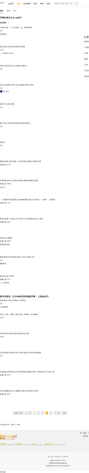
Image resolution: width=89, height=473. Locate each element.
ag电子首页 (18, 413)
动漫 (48, 3)
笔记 (35, 3)
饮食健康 (27, 3)
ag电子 (2, 3)
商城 (42, 3)
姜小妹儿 (5, 91)
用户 (15, 11)
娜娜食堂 (3, 263)
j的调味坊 (3, 34)
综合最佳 (3, 22)
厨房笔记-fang (8, 53)
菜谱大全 (65, 457)
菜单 (8, 11)
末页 (64, 413)
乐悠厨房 (5, 283)
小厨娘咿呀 (4, 307)
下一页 (57, 413)
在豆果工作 (57, 457)
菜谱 (19, 3)
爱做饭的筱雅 (5, 244)
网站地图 (3, 472)
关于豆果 (50, 457)
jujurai (2, 187)
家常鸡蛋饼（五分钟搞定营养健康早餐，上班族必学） (25, 296)
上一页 (28, 413)
